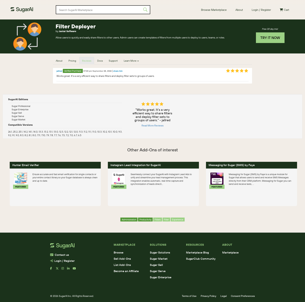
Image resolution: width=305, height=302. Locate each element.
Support (113, 60)
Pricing (72, 60)
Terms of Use (189, 296)
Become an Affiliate (126, 271)
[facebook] (53, 270)
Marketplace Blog (197, 252)
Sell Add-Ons (122, 258)
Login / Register (261, 10)
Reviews (86, 60)
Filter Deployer (76, 26)
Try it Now (270, 37)
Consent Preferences (243, 296)
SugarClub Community (201, 258)
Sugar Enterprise (160, 277)
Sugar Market (159, 258)
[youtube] (75, 270)
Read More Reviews (152, 125)
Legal (223, 296)
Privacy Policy (208, 296)
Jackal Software (67, 31)
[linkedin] (70, 270)
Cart (286, 10)
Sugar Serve (158, 271)
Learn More (130, 60)
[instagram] (64, 270)
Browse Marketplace (214, 10)
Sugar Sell (156, 265)
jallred (59, 71)
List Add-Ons (122, 265)
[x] (58, 270)
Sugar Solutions (160, 252)
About (239, 10)
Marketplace (230, 252)
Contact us (62, 255)
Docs (100, 60)
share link (117, 71)
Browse (118, 252)
